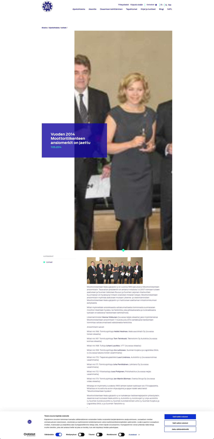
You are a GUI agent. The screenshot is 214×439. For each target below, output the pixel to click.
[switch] (81, 434)
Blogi (161, 9)
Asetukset (133, 435)
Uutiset (63, 28)
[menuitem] (79, 9)
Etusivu (44, 28)
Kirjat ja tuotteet (148, 9)
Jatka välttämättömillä (180, 429)
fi (161, 5)
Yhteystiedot (123, 5)
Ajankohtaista (79, 9)
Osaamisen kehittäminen (111, 9)
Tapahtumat (131, 9)
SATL (169, 9)
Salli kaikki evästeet (180, 417)
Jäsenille (92, 9)
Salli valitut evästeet (180, 423)
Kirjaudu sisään (137, 5)
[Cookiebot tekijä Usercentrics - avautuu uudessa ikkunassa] (29, 434)
